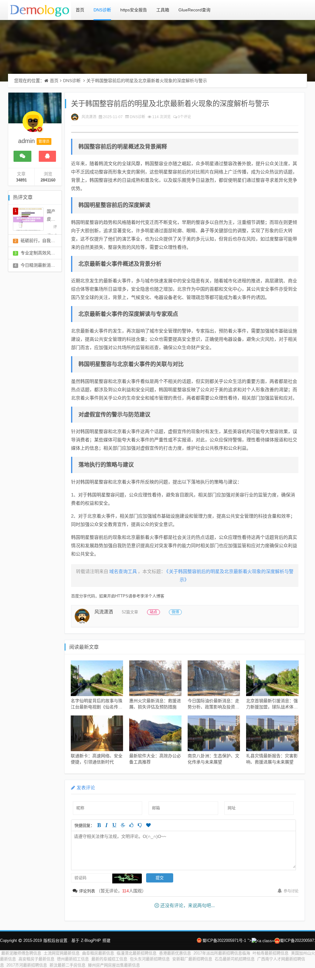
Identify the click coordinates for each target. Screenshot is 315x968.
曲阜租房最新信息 (98, 953)
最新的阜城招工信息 (109, 959)
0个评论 (184, 117)
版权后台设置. (56, 940)
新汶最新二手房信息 (68, 965)
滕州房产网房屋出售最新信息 (114, 965)
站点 (153, 612)
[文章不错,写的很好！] (131, 825)
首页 (80, 9)
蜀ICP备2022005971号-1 (224, 940)
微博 (175, 612)
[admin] (33, 124)
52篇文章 (130, 612)
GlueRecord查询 (194, 9)
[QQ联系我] (47, 156)
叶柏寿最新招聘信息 (271, 953)
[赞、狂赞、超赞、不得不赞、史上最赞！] (148, 825)
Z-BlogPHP (91, 940)
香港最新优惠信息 (175, 953)
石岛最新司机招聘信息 (235, 959)
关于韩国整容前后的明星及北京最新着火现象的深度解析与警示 (146, 80)
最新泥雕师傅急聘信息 (21, 953)
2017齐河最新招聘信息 (26, 965)
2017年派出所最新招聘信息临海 (221, 953)
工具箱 (162, 9)
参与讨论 (291, 891)
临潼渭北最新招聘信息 (137, 953)
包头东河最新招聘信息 (150, 959)
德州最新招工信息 (73, 959)
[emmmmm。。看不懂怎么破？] (139, 825)
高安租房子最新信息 (36, 959)
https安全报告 (133, 9)
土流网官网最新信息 (62, 953)
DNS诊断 (102, 9)
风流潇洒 (89, 117)
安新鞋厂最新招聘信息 (192, 959)
